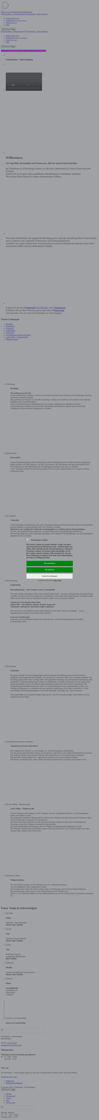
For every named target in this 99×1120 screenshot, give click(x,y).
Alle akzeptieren (49, 563)
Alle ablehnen (49, 570)
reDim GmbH (57, 580)
